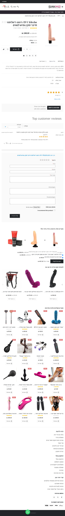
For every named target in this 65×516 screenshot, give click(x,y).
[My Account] (8, 6)
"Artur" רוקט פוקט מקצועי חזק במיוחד (56, 327)
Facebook (35, 55)
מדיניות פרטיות (58, 473)
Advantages (52, 187)
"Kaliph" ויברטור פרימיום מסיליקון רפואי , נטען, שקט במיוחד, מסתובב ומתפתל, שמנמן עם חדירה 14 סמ (40, 384)
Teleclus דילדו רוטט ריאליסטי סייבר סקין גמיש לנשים (43, 251)
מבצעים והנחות (58, 448)
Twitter (32, 55)
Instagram (54, 497)
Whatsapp (27, 55)
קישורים (4, 1)
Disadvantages (51, 197)
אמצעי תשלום (58, 462)
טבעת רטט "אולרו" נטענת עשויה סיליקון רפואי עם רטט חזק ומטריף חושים (24, 413)
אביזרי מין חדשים (57, 446)
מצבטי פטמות (40, 356)
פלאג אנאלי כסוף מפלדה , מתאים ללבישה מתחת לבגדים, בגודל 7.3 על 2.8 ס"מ (24, 327)
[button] (62, 284)
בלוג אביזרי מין (58, 435)
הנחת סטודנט (59, 483)
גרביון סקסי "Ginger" (24, 356)
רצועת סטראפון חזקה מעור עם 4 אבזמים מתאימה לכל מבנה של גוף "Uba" (12, 291)
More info (57, 99)
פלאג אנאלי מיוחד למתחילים (24, 384)
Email (24, 55)
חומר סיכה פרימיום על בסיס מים (53, 257)
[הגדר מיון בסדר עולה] (5, 127)
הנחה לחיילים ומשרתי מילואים (53, 481)
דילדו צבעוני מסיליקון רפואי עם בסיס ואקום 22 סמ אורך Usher (32, 291)
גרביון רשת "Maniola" (56, 384)
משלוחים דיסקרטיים (56, 464)
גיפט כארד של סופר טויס (55, 489)
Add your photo (50, 207)
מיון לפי (19, 124)
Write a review (54, 108)
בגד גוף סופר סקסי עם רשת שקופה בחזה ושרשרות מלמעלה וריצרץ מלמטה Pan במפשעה (56, 413)
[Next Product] (3, 22)
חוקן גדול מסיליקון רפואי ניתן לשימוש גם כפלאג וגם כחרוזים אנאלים (9, 356)
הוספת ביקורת (17, 28)
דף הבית (62, 16)
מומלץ (26, 126)
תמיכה (61, 470)
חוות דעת (42, 61)
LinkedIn (29, 55)
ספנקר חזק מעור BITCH (40, 327)
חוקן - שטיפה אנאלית (9, 384)
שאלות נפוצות (58, 467)
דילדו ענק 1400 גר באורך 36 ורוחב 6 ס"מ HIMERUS (53, 291)
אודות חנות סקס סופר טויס (54, 440)
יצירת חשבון (59, 451)
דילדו (58, 15)
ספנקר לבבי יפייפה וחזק (9, 327)
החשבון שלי (59, 459)
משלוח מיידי (59, 437)
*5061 (15, 6)
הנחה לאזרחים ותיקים (56, 486)
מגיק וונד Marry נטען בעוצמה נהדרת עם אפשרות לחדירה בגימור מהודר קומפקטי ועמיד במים (9, 413)
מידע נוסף (52, 61)
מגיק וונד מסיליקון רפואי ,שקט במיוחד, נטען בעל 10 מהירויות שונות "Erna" (40, 413)
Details (60, 61)
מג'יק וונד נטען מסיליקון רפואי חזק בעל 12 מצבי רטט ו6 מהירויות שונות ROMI (56, 356)
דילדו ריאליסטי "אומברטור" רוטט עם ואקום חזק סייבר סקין (47, 254)
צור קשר (60, 443)
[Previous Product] (5, 22)
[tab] (60, 61)
